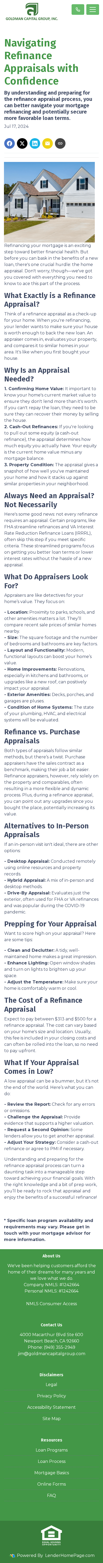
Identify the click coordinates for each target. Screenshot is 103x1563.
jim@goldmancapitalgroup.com (51, 1353)
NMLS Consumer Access (51, 1303)
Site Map (52, 1418)
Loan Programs (52, 1450)
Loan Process (51, 1461)
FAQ (51, 1495)
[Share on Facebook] (9, 143)
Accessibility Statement (51, 1407)
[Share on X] (22, 143)
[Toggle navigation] (92, 9)
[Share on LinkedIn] (35, 143)
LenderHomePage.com (70, 1555)
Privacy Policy (51, 1395)
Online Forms (51, 1484)
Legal (51, 1384)
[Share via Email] (47, 143)
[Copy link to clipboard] (60, 143)
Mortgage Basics (51, 1472)
